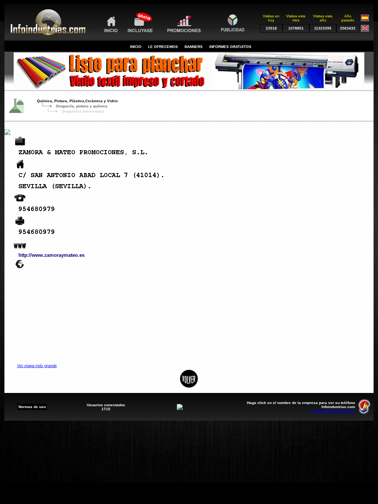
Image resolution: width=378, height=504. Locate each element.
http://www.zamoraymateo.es (51, 255)
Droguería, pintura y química (81, 106)
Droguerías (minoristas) (83, 111)
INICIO (135, 47)
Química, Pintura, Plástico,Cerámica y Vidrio (77, 101)
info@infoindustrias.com (333, 411)
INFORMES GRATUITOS (230, 47)
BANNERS (194, 47)
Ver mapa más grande (37, 365)
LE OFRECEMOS (163, 47)
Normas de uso (32, 407)
